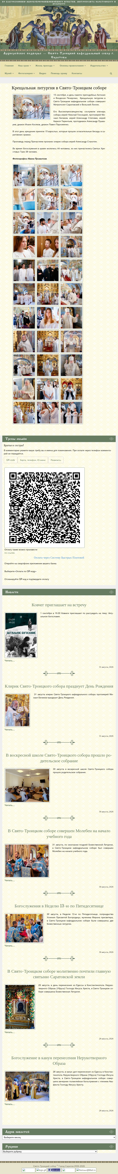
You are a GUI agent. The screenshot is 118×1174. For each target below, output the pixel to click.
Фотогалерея (25, 73)
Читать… (10, 660)
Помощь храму (59, 73)
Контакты (77, 73)
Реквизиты (56, 459)
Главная (9, 65)
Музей (8, 73)
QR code (10, 459)
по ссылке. (9, 552)
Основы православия (71, 65)
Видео (42, 73)
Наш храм (23, 65)
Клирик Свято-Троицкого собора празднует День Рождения (59, 686)
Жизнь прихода (44, 65)
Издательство (98, 65)
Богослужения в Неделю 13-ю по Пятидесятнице (59, 906)
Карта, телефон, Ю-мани (32, 459)
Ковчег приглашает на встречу (59, 604)
